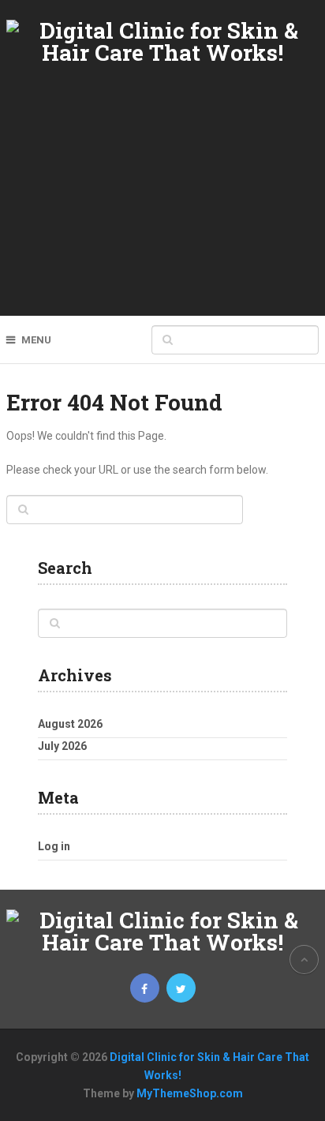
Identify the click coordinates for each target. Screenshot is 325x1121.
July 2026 (62, 746)
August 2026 (70, 724)
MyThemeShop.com (189, 1093)
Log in (54, 846)
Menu (36, 340)
